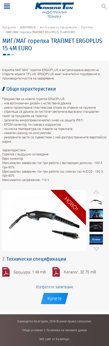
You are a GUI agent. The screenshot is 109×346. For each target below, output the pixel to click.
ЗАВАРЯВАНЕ (28, 27)
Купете (54, 298)
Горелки (87, 27)
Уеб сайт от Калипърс (54, 339)
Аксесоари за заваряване (58, 27)
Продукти (9, 27)
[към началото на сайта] (100, 315)
